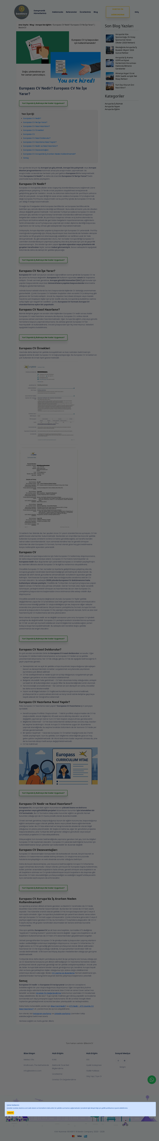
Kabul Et (10, 1113)
